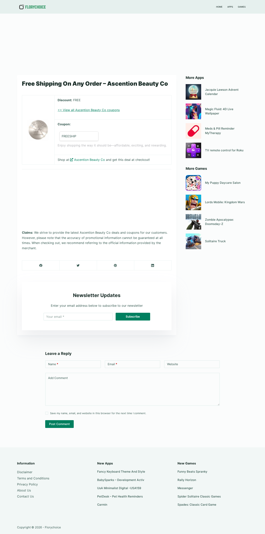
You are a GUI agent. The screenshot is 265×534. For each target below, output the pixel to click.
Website (172, 364)
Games (242, 6)
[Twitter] (78, 265)
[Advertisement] (132, 42)
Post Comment (59, 424)
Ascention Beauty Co (89, 160)
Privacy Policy (27, 484)
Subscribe (133, 316)
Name (53, 364)
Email (112, 364)
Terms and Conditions (33, 478)
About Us (24, 490)
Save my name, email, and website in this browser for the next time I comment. (98, 413)
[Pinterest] (115, 265)
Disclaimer (24, 472)
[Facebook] (41, 265)
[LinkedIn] (152, 265)
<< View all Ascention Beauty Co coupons (89, 110)
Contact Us (25, 496)
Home (219, 6)
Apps (230, 6)
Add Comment (58, 378)
